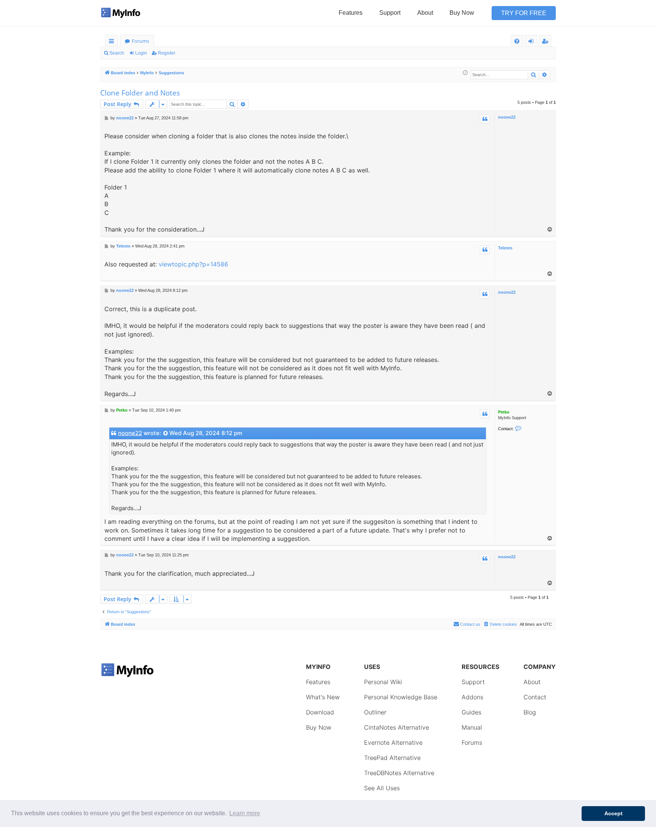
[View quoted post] (165, 433)
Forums (140, 41)
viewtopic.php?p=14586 (193, 264)
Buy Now (461, 12)
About (425, 12)
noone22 (507, 117)
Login (141, 53)
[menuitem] (517, 41)
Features (351, 12)
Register (166, 53)
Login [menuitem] (532, 42)
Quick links (113, 42)
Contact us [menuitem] (470, 624)
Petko (503, 412)
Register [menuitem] (546, 42)
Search (116, 53)
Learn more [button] (244, 813)
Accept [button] (613, 813)
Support (390, 12)
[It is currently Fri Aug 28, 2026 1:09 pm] (465, 73)
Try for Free (523, 13)
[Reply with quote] (485, 119)
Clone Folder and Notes (140, 93)
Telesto (505, 248)
